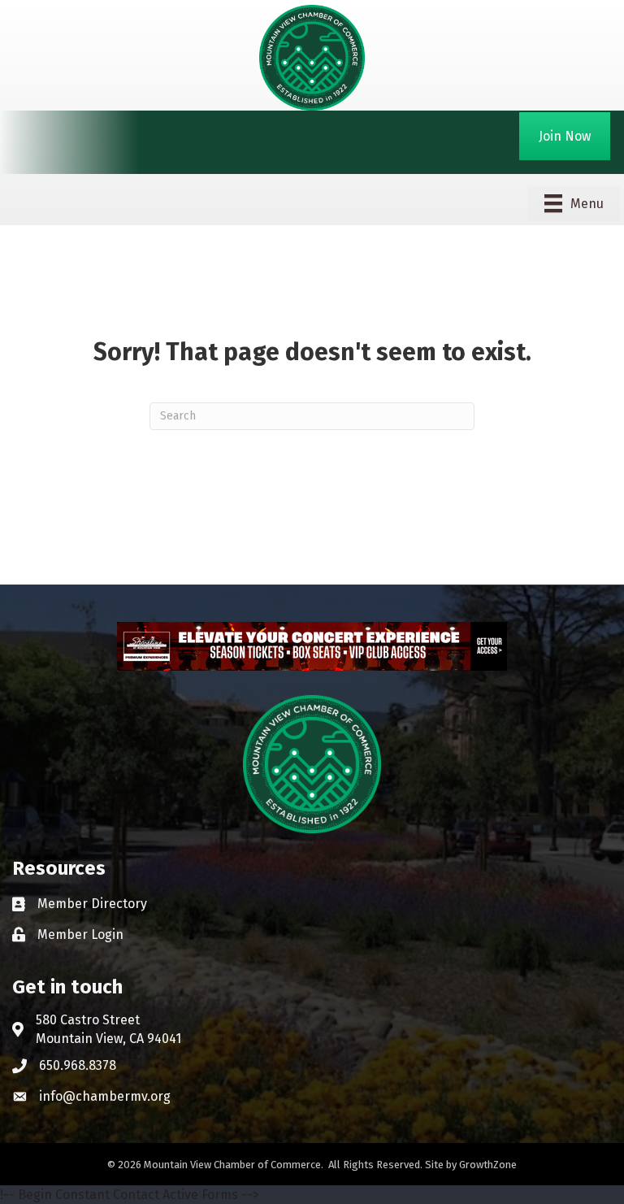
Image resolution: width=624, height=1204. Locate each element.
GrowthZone (488, 1164)
